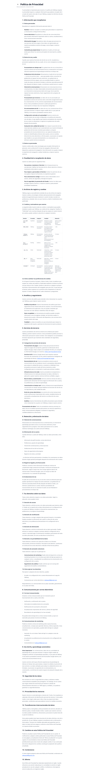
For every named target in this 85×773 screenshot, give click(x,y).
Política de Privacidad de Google (45, 358)
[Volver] (18, 4)
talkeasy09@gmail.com (51, 580)
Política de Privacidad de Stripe (53, 351)
